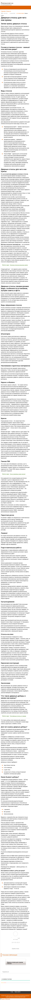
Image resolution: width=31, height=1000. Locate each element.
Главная (3, 11)
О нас (12, 991)
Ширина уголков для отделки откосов (15, 963)
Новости (8, 11)
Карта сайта (17, 991)
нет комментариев (20, 13)
